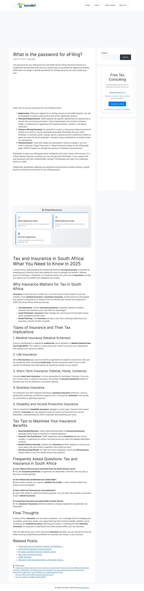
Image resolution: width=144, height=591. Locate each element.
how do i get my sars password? (48, 568)
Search (104, 53)
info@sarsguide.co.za (117, 92)
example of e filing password (25, 568)
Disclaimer (127, 109)
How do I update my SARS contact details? (30, 577)
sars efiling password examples (41, 570)
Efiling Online (19, 565)
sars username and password (64, 570)
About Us (122, 5)
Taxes (96, 5)
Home (88, 5)
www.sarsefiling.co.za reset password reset (47, 572)
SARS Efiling (25, 570)
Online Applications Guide (28, 221)
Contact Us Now (117, 104)
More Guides (110, 5)
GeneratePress (83, 588)
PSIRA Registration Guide (64, 221)
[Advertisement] (72, 28)
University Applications (27, 237)
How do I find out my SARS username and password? (34, 575)
